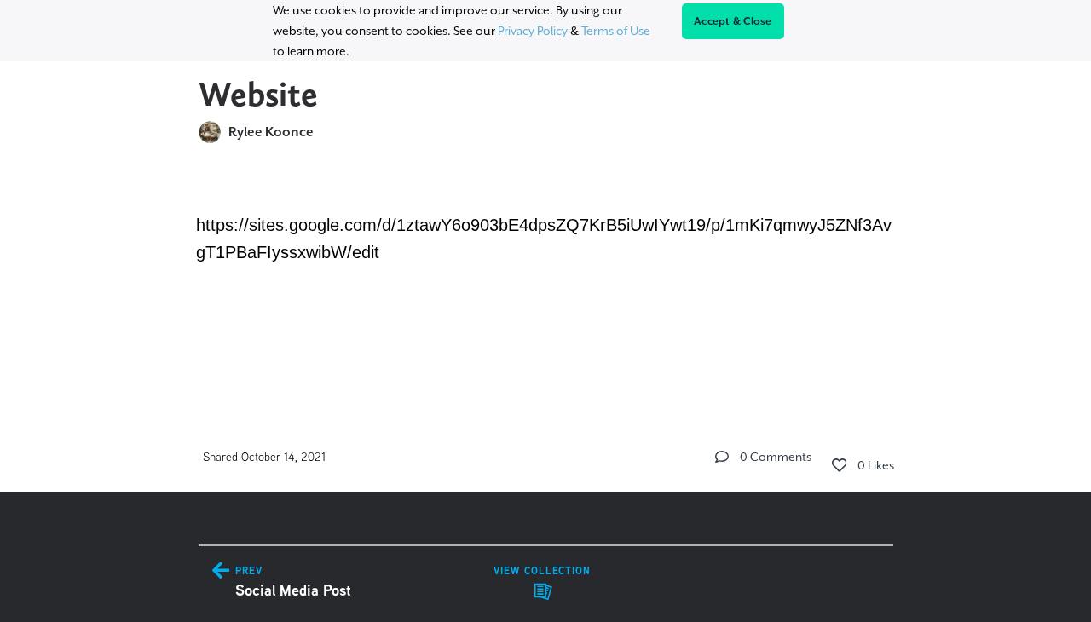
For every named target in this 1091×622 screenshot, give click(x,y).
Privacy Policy (533, 30)
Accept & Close (733, 21)
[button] (722, 457)
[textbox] (545, 276)
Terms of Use (615, 30)
